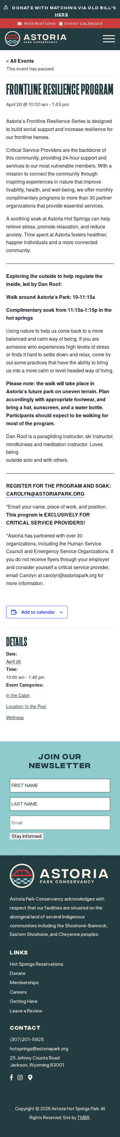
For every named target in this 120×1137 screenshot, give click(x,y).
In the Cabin (18, 695)
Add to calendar (38, 612)
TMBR (83, 1117)
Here (61, 14)
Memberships (24, 982)
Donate (18, 973)
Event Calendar (83, 24)
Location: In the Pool (26, 706)
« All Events (20, 60)
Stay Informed (27, 836)
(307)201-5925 (27, 1039)
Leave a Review (26, 1011)
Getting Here (24, 1001)
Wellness (15, 717)
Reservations (40, 24)
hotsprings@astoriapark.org (39, 1049)
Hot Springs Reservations (36, 964)
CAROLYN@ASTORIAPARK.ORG (45, 493)
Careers (18, 992)
